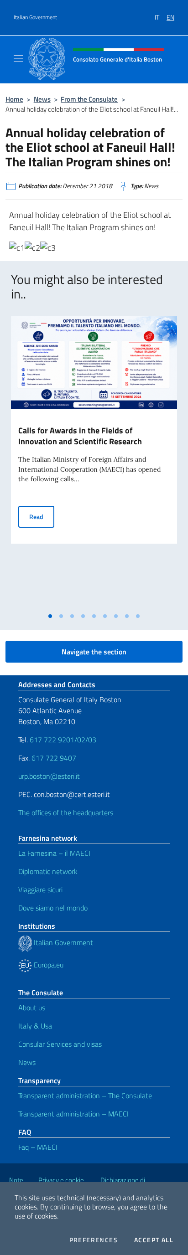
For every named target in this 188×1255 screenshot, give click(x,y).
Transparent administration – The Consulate (85, 1095)
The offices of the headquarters (65, 812)
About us (31, 1007)
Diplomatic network (48, 871)
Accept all (153, 1240)
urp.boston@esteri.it (49, 776)
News (42, 99)
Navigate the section (94, 651)
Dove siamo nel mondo (53, 907)
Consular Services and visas (60, 1044)
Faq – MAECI (37, 1147)
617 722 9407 (53, 757)
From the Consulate (89, 99)
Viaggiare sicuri (40, 889)
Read (41, 516)
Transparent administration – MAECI (73, 1113)
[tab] (50, 616)
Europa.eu (47, 964)
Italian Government (35, 17)
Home (14, 99)
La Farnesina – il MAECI (54, 853)
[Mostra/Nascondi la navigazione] (18, 58)
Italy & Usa (35, 1025)
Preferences (93, 1240)
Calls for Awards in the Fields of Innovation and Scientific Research (80, 436)
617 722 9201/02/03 (63, 739)
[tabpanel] (94, 462)
